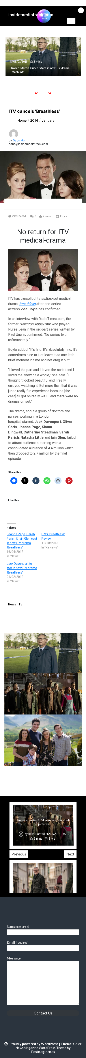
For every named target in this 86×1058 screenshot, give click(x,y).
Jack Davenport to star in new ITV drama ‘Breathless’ (22, 568)
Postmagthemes (43, 1052)
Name (18, 926)
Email (17, 942)
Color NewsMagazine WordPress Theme (48, 1046)
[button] (71, 21)
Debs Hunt (20, 140)
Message (14, 958)
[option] (43, 56)
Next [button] (70, 854)
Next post (63, 778)
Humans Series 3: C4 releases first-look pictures (43, 822)
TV (20, 604)
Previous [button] (19, 854)
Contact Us (43, 1013)
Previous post (25, 778)
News (12, 604)
